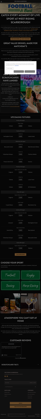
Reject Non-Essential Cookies (18, 71)
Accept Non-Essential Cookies (29, 71)
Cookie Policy (17, 65)
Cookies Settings (9, 68)
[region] (20, 67)
